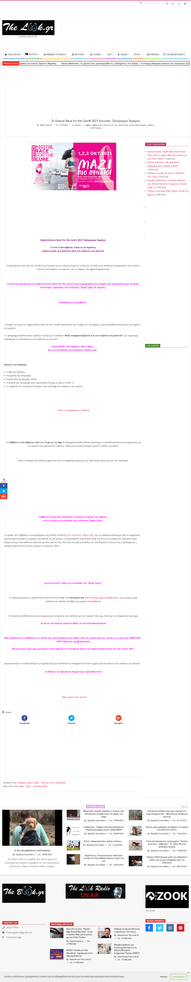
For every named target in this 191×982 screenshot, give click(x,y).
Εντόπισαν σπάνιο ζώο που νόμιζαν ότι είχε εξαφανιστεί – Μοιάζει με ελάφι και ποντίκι (167, 814)
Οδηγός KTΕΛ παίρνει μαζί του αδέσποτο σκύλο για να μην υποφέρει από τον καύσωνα (167, 860)
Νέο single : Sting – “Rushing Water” (31, 786)
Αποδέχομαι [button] (178, 976)
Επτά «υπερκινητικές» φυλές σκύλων (102, 841)
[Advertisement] (142, 29)
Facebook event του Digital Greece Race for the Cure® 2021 (101, 648)
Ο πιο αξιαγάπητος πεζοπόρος (32, 850)
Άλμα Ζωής (123, 125)
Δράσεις (78, 125)
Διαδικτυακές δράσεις (138, 125)
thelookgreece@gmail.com (19, 932)
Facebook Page (13, 937)
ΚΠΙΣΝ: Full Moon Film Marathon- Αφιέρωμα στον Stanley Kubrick (79, 953)
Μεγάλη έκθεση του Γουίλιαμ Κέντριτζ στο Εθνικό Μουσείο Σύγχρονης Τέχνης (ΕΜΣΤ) (167, 184)
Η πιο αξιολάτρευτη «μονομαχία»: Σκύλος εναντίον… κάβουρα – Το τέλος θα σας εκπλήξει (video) (167, 844)
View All (184, 807)
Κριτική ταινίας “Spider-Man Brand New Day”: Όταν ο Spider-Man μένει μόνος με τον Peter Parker (167, 155)
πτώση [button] (163, 976)
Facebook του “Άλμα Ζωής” (86, 583)
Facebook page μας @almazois (104, 597)
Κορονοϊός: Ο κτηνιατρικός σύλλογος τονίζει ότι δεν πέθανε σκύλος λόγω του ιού (103, 858)
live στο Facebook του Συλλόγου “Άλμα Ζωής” (72, 350)
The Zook (150, 910)
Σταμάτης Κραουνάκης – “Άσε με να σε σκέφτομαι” (41, 782)
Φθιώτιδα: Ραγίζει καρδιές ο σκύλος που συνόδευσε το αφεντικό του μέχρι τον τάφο (103, 814)
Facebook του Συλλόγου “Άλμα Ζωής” (82, 520)
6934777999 (12, 927)
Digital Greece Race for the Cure (105, 125)
